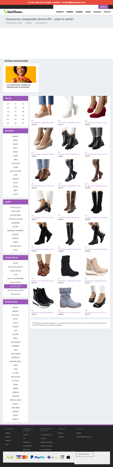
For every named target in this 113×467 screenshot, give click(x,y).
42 (8, 119)
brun (15, 152)
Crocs (15, 323)
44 (23, 119)
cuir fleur (15, 211)
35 (23, 108)
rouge (15, 186)
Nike (15, 369)
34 (16, 108)
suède (15, 242)
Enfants (7, 433)
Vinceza (15, 411)
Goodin (15, 334)
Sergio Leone (15, 400)
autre (15, 263)
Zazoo (15, 415)
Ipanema (15, 346)
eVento (15, 419)
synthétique (15, 246)
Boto (15, 319)
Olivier (15, 373)
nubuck (15, 238)
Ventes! (107, 12)
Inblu (15, 338)
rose (15, 183)
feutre (15, 227)
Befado (16, 311)
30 (8, 104)
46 (16, 123)
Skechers (16, 408)
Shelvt (15, 404)
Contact (25, 434)
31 (15, 104)
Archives (61, 437)
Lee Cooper (15, 354)
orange (15, 179)
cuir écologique (15, 219)
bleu (15, 148)
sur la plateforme (16, 278)
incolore (16, 163)
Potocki (15, 381)
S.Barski (15, 392)
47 (23, 123)
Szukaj (103, 7)
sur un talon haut (16, 290)
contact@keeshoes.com (73, 2)
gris (15, 159)
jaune (15, 167)
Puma (15, 384)
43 (16, 119)
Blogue (61, 433)
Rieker (15, 388)
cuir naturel (15, 215)
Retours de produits (47, 442)
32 (23, 104)
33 (8, 108)
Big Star (15, 315)
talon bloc (15, 294)
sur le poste (15, 282)
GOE (15, 330)
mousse (15, 234)
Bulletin (79, 433)
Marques (97, 12)
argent (15, 136)
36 (8, 112)
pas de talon (15, 271)
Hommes (8, 440)
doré (15, 156)
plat (15, 275)
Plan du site (26, 449)
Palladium (15, 377)
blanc (15, 144)
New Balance (15, 361)
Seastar (15, 396)
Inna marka (15, 342)
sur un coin (15, 286)
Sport (6, 444)
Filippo (15, 327)
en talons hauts (15, 267)
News (15, 365)
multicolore (15, 171)
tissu (15, 250)
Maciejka (15, 357)
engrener (15, 223)
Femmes (7, 437)
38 (23, 112)
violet (15, 194)
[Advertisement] (56, 43)
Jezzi (15, 350)
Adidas (15, 307)
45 (8, 123)
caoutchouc (15, 207)
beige (15, 140)
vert (15, 190)
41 (23, 115)
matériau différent (15, 231)
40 (16, 115)
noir (15, 175)
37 (15, 112)
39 (8, 115)
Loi (24, 438)
